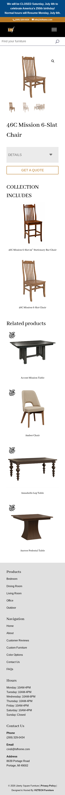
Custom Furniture (16, 647)
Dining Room (14, 586)
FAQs (9, 669)
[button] (53, 61)
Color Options (14, 654)
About (10, 633)
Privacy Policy (48, 785)
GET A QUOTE (32, 170)
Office (9, 600)
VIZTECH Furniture (44, 790)
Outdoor (11, 607)
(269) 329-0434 (15, 737)
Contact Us (13, 662)
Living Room (14, 593)
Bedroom (11, 578)
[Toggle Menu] (54, 29)
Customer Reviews (17, 640)
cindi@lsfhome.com (18, 749)
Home (10, 626)
